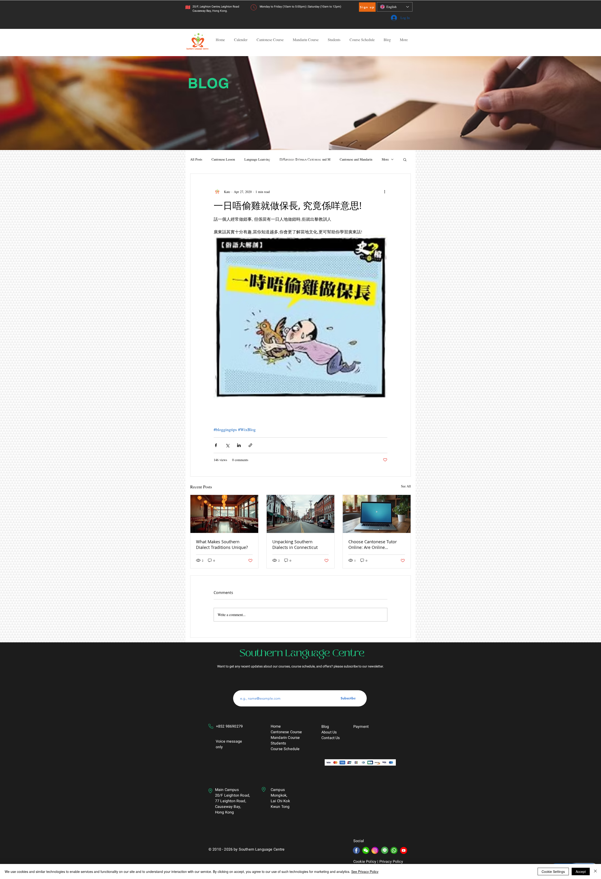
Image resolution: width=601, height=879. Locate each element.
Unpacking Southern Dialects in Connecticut (295, 544)
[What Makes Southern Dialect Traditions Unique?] (224, 514)
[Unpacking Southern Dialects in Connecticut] (301, 514)
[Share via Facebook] (216, 445)
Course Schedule (286, 749)
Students (278, 743)
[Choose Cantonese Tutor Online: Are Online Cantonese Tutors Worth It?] (377, 514)
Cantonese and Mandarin (356, 159)
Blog (325, 726)
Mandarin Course (285, 737)
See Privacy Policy (364, 871)
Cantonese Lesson (223, 159)
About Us (329, 732)
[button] (405, 159)
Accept (581, 871)
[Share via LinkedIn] (239, 445)
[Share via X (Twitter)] (227, 445)
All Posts (196, 159)
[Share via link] (250, 445)
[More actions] (384, 191)
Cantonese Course (286, 732)
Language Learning (257, 159)
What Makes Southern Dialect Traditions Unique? (222, 544)
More (385, 159)
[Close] (595, 871)
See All (406, 486)
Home (276, 726)
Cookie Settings (553, 871)
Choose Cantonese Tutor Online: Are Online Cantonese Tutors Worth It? (375, 544)
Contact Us (330, 738)
